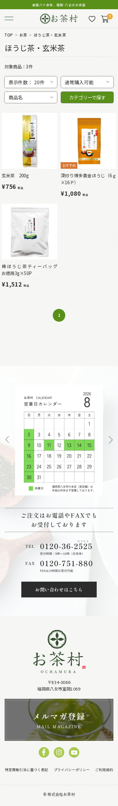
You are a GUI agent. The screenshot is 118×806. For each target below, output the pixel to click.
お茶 (23, 35)
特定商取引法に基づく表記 (26, 769)
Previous (7, 440)
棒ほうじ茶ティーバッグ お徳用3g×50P (32, 270)
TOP (9, 35)
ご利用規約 (104, 769)
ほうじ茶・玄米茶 (50, 35)
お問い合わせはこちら (59, 589)
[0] (105, 19)
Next (111, 440)
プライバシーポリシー (72, 769)
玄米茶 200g (15, 175)
